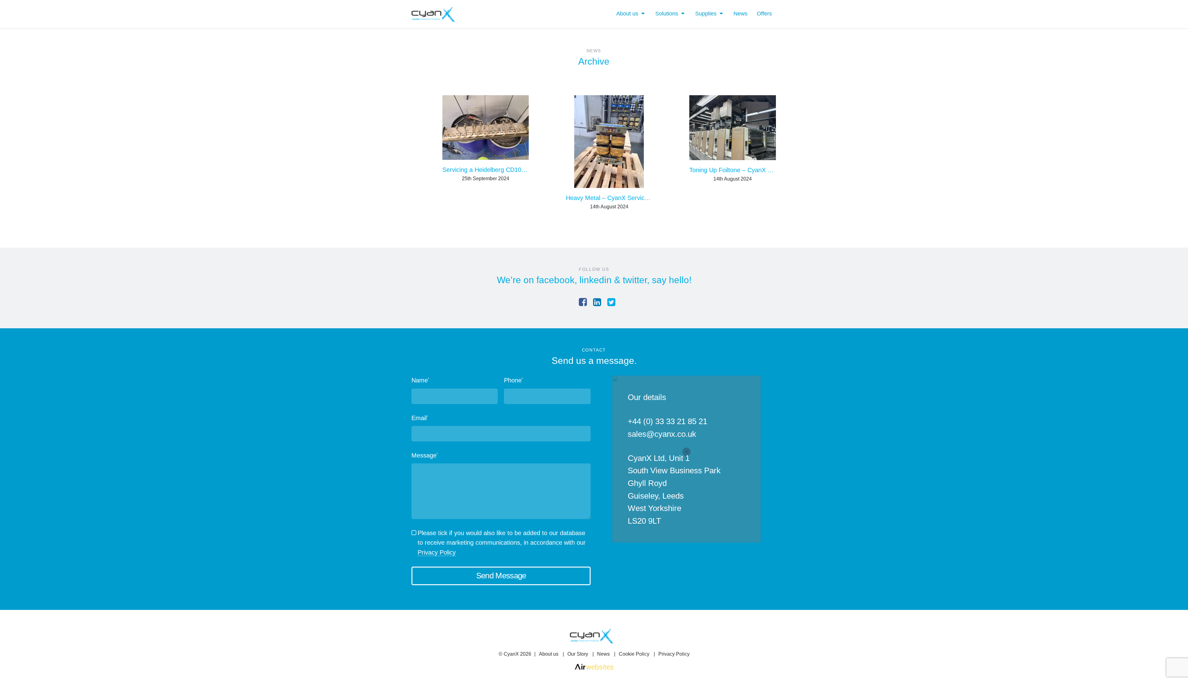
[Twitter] (611, 302)
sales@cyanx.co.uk (662, 434)
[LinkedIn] (597, 302)
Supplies (706, 14)
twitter (635, 280)
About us (627, 14)
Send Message (501, 575)
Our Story (577, 654)
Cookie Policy (634, 654)
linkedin (595, 280)
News (740, 14)
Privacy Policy (437, 552)
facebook (555, 280)
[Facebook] (583, 302)
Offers (764, 14)
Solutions (666, 14)
